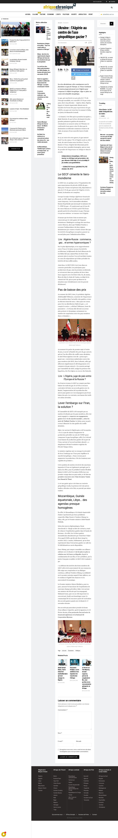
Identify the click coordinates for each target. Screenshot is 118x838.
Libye (39, 781)
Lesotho (101, 785)
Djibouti (86, 778)
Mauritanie (41, 785)
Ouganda (86, 788)
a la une (64, 650)
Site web (78, 741)
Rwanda (86, 790)
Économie (50, 14)
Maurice (101, 793)
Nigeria (55, 802)
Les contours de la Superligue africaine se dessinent (50, 33)
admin (102, 116)
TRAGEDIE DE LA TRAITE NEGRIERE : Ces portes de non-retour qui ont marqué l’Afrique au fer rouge (106, 90)
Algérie (40, 776)
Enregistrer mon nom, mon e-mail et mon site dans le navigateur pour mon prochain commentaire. (75, 750)
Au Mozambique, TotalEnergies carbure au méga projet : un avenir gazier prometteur (43, 150)
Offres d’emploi (70, 814)
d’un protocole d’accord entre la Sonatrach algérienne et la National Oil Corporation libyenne (74, 614)
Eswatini (101, 802)
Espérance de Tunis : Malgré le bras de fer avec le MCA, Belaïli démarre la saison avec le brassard (106, 149)
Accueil (28, 14)
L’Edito (58, 14)
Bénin (55, 776)
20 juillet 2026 (86, 690)
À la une (35, 14)
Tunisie (40, 790)
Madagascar (102, 788)
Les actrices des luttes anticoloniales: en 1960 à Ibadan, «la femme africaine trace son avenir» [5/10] (43, 70)
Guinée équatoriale (73, 784)
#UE (81, 156)
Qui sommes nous (57, 814)
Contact (94, 814)
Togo (54, 809)
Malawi (101, 790)
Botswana (102, 781)
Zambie (101, 805)
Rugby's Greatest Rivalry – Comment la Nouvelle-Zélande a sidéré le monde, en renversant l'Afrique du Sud (106, 79)
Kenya (85, 785)
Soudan (86, 795)
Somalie (86, 793)
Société (74, 14)
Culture (42, 14)
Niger (55, 800)
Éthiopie (86, 783)
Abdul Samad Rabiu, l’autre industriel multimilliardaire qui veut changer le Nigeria (63, 674)
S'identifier (112, 1)
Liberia (55, 795)
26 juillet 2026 (74, 680)
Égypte (40, 778)
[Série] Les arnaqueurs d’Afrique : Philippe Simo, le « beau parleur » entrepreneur (18, 90)
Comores (101, 783)
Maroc (40, 783)
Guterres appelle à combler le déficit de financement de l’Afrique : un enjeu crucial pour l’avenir (43, 82)
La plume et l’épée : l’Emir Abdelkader (19, 109)
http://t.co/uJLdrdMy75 (81, 160)
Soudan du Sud (88, 797)
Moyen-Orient (42, 788)
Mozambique (102, 795)
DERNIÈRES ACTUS (108, 14)
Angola (101, 778)
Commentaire (63, 710)
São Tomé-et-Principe (72, 798)
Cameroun (71, 780)
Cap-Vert (56, 781)
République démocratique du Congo (73, 788)
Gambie (55, 785)
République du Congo (74, 792)
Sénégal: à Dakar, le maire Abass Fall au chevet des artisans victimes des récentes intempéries (106, 41)
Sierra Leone (57, 807)
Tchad (70, 795)
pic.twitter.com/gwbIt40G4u (71, 162)
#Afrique (71, 158)
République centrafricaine (72, 776)
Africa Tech (82, 14)
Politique (66, 14)
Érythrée (86, 781)
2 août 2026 (61, 682)
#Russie (67, 160)
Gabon (70, 782)
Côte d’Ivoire (57, 783)
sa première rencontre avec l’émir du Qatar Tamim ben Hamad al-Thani (74, 476)
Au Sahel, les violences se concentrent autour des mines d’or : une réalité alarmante (43, 138)
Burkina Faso (57, 778)
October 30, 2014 (67, 169)
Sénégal (55, 805)
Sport (90, 14)
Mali (54, 797)
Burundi (86, 776)
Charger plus (15, 148)
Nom (60, 733)
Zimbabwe (102, 807)
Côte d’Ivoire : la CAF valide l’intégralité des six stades (105, 112)
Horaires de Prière (83, 814)
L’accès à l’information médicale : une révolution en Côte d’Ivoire (42, 95)
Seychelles (102, 800)
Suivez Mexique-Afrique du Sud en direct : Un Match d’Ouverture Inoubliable (42, 125)
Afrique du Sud (103, 776)
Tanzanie (86, 800)
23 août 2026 (103, 118)
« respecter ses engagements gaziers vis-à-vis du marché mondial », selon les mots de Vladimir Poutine (73, 418)
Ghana (55, 788)
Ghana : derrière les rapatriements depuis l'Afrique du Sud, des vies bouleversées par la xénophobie (43, 58)
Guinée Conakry (58, 790)
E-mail (60, 741)
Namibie (101, 797)
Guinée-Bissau (57, 793)
